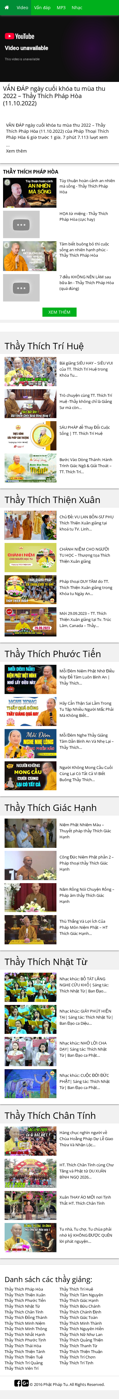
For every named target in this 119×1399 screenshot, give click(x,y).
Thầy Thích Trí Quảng (24, 1363)
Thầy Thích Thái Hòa (23, 1345)
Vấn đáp (42, 7)
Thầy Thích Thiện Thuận (81, 1351)
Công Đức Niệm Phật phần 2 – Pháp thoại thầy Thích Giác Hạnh (87, 863)
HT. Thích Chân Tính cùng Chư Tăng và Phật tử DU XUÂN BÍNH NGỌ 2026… (87, 1171)
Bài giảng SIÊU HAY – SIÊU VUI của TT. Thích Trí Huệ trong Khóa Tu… (86, 369)
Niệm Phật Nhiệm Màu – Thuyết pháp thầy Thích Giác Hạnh (85, 831)
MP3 (61, 7)
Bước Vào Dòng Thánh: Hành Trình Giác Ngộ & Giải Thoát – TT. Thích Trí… (86, 465)
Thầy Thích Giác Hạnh (51, 807)
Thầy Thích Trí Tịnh (76, 1363)
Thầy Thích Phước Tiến (53, 653)
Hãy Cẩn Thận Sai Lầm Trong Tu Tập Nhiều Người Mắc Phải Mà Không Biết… (87, 709)
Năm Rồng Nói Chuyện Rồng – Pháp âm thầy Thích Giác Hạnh (87, 895)
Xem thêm (59, 312)
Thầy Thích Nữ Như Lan (81, 1334)
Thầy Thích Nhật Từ (46, 961)
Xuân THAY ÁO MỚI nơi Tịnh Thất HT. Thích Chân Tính (85, 1200)
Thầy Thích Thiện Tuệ (24, 1357)
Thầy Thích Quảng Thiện (81, 1340)
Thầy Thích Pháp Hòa (30, 171)
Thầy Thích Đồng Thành (26, 1317)
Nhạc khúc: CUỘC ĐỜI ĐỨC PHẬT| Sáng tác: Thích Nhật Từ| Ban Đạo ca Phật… (85, 1081)
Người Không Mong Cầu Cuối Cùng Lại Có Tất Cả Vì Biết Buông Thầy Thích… (86, 773)
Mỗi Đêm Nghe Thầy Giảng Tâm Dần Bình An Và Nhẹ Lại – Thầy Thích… (87, 741)
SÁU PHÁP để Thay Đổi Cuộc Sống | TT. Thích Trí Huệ (85, 430)
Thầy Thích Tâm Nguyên (81, 1295)
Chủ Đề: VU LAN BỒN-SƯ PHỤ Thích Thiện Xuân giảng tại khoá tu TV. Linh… (87, 523)
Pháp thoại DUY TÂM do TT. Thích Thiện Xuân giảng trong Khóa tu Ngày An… (86, 587)
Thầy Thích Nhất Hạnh (25, 1334)
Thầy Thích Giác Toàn (79, 1317)
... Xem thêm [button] (16, 148)
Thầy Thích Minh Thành (81, 1323)
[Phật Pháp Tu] (7, 7)
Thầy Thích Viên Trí (21, 1368)
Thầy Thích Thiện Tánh (25, 1351)
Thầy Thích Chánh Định (80, 1312)
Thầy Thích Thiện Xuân (52, 499)
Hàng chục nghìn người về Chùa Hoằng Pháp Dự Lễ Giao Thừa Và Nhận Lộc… (86, 1138)
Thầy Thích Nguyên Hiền (82, 1328)
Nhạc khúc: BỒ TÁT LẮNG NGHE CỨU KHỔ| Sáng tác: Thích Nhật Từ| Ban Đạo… (84, 985)
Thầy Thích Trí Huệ (44, 346)
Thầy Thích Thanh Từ (78, 1345)
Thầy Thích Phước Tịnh (25, 1340)
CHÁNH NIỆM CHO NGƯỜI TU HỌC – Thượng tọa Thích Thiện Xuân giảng (85, 555)
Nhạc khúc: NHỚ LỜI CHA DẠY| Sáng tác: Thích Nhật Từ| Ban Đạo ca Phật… (83, 1049)
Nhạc (77, 7)
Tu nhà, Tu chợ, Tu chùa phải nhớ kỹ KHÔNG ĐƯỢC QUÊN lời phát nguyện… (86, 1235)
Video (22, 7)
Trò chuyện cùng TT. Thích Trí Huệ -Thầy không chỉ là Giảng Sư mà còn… (86, 401)
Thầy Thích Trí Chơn (78, 1357)
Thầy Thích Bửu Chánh (80, 1306)
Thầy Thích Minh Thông (26, 1328)
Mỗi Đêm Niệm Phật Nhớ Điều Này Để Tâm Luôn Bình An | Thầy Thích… (87, 677)
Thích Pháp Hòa (22, 131)
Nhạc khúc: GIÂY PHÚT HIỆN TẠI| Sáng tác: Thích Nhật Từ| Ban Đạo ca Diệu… (86, 1017)
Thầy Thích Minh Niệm (25, 1323)
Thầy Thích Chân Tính (50, 1115)
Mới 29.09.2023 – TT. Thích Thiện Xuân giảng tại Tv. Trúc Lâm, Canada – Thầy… (85, 619)
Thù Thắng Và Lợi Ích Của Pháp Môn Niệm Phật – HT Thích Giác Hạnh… (84, 927)
